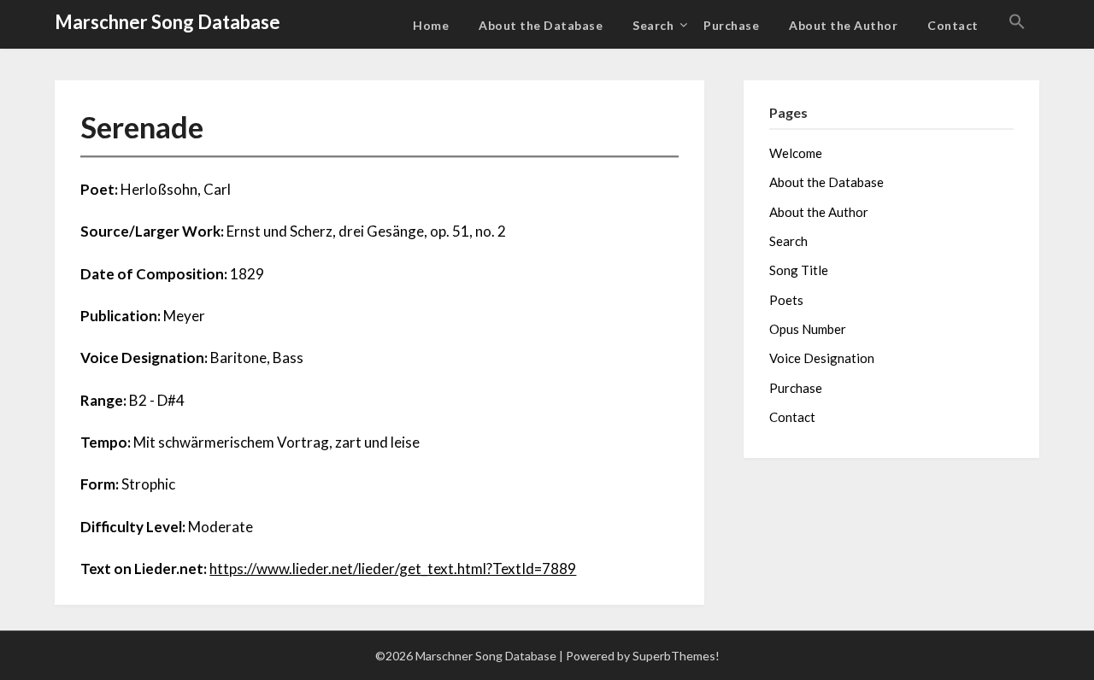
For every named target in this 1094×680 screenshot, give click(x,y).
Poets (786, 300)
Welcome (795, 153)
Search (652, 25)
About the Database (541, 25)
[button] (1017, 22)
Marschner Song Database (167, 21)
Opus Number (807, 329)
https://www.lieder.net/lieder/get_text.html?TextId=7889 (392, 568)
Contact (953, 25)
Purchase (731, 25)
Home (431, 25)
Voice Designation (821, 358)
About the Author (843, 25)
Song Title (798, 270)
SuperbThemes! (676, 655)
